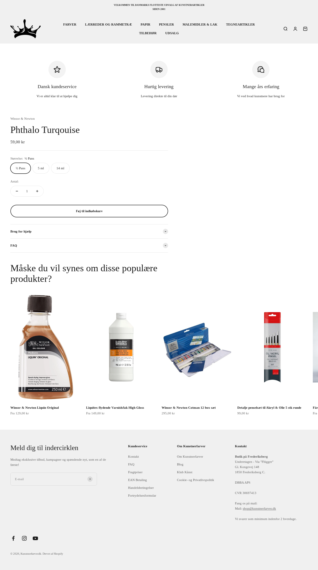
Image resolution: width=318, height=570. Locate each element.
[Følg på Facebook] (13, 538)
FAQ (131, 464)
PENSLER (166, 24)
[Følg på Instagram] (24, 538)
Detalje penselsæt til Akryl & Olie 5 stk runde (269, 407)
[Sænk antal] (17, 191)
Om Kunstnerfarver (190, 456)
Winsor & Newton (22, 118)
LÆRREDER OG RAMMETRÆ (108, 24)
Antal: (14, 181)
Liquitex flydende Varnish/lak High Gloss (115, 407)
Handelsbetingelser (141, 487)
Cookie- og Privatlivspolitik (195, 480)
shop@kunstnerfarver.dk (259, 508)
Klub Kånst (184, 472)
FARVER (69, 24)
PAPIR (145, 24)
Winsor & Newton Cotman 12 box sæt (189, 407)
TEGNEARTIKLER (240, 24)
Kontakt (133, 456)
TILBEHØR (148, 33)
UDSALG (172, 33)
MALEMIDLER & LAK (200, 24)
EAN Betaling (137, 480)
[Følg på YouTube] (35, 538)
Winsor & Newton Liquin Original (34, 407)
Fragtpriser (135, 472)
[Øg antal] (37, 191)
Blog (180, 464)
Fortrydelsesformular (142, 495)
